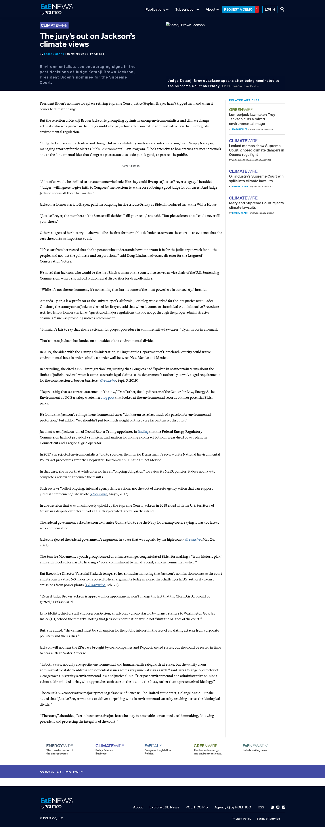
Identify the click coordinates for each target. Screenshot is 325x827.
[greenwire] (241, 109)
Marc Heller (240, 129)
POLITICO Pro (197, 806)
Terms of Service (268, 818)
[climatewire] (244, 140)
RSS (261, 806)
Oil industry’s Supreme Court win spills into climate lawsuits (256, 178)
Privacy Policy (241, 818)
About (210, 9)
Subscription (185, 9)
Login (270, 9)
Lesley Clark (54, 54)
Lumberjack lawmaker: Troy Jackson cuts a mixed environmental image (252, 119)
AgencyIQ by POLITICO (232, 806)
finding (143, 431)
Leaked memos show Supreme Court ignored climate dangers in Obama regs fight (256, 150)
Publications (155, 9)
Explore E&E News (164, 806)
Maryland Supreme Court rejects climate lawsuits (256, 205)
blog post (108, 397)
